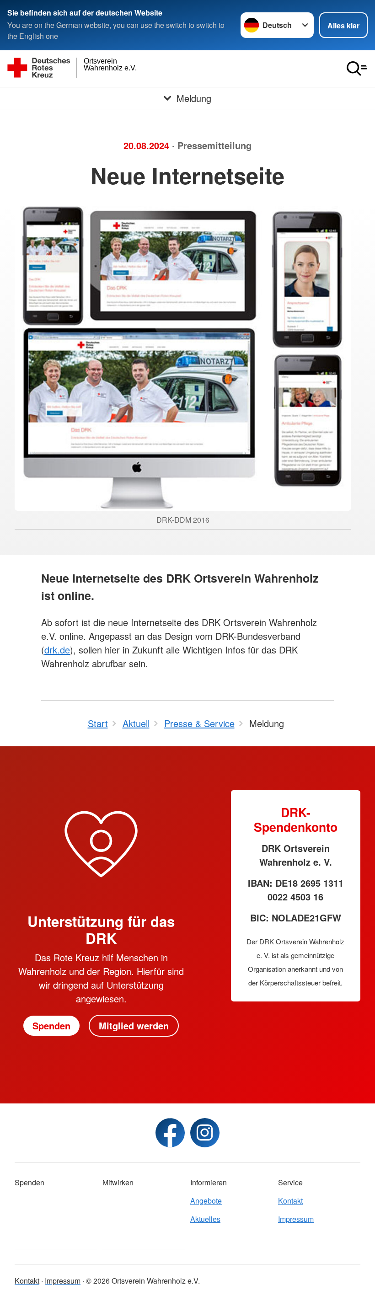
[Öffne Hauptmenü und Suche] (357, 69)
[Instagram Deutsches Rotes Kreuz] (205, 1132)
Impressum (296, 1219)
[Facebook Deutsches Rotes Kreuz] (170, 1132)
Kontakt (290, 1200)
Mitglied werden (134, 1025)
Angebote (206, 1200)
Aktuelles (205, 1219)
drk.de (57, 649)
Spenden (51, 1025)
